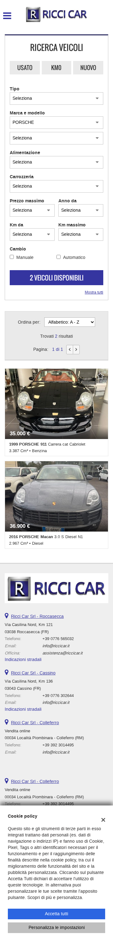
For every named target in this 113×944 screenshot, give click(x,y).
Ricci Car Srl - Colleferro (35, 723)
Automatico (74, 257)
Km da (16, 225)
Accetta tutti (56, 914)
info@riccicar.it (55, 646)
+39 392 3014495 (58, 745)
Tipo (14, 89)
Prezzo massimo (27, 201)
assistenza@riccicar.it (62, 653)
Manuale (25, 257)
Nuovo (88, 67)
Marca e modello (27, 113)
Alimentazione (25, 153)
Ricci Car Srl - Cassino (33, 673)
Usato (24, 67)
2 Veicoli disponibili (56, 277)
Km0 (56, 67)
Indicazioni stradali (23, 660)
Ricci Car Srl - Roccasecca (37, 616)
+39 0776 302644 (58, 695)
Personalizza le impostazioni (57, 928)
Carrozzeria (22, 177)
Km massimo (72, 225)
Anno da (67, 201)
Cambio (18, 249)
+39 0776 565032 (58, 638)
